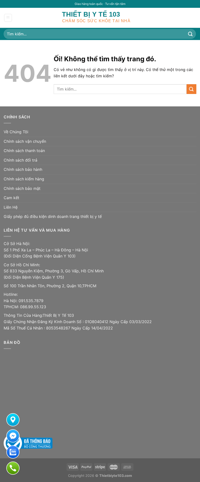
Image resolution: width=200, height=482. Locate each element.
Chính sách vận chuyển (25, 141)
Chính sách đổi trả (20, 160)
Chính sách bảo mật (22, 188)
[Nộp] (190, 34)
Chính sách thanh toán (24, 150)
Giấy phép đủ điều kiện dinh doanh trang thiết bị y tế (53, 216)
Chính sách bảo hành (23, 169)
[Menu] (8, 18)
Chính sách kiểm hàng (24, 178)
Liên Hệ (11, 207)
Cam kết (11, 197)
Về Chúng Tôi (16, 131)
